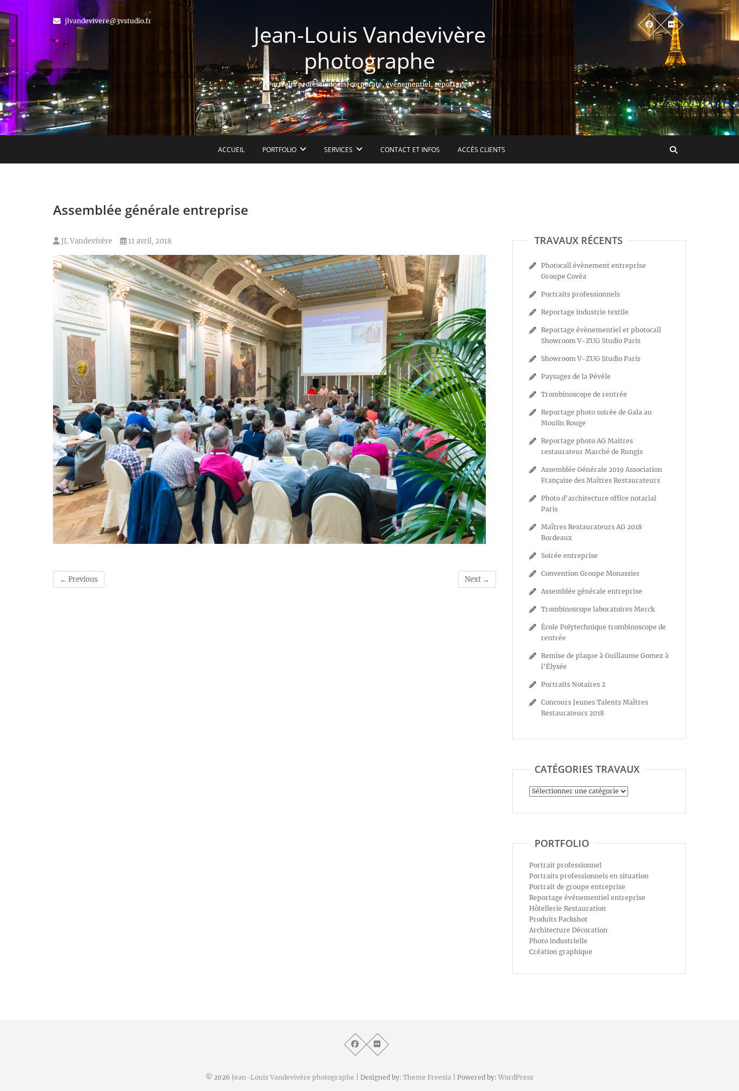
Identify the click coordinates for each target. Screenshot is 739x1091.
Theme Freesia (427, 1077)
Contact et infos (410, 149)
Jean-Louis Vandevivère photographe (370, 48)
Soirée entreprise (569, 555)
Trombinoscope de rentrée (584, 394)
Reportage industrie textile (585, 312)
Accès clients (481, 149)
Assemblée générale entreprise (591, 591)
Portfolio (279, 149)
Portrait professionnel (565, 865)
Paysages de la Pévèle (576, 376)
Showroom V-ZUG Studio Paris (591, 358)
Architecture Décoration (568, 930)
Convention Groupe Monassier (590, 573)
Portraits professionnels (580, 294)
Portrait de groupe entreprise (577, 887)
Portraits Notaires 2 (573, 684)
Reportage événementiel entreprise (587, 897)
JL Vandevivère (86, 241)
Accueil (231, 149)
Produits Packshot (558, 919)
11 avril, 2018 (149, 241)
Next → (477, 579)
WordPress (515, 1077)
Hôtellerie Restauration (567, 908)
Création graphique (560, 952)
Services (338, 149)
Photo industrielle (558, 941)
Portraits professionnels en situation (589, 876)
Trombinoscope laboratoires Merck (598, 609)
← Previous (79, 579)
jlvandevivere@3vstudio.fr (107, 21)
